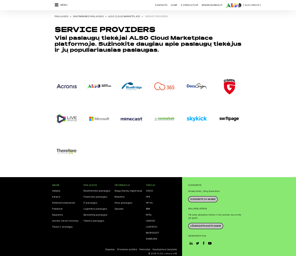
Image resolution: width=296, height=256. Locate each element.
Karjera (56, 197)
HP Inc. (149, 203)
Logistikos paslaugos (95, 209)
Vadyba (56, 191)
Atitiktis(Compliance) (63, 203)
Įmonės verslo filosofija (65, 221)
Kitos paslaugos (123, 203)
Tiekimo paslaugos (93, 221)
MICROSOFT (152, 233)
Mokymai (120, 197)
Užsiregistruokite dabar (205, 226)
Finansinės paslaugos (95, 197)
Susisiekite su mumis (203, 199)
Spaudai (119, 209)
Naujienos (57, 215)
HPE (148, 197)
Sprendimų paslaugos (95, 215)
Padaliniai (57, 209)
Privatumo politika (127, 249)
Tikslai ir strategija (62, 227)
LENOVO (150, 221)
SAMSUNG (151, 239)
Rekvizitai (144, 249)
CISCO (149, 191)
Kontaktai (161, 5)
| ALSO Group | (252, 5)
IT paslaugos (90, 203)
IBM (148, 209)
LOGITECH (151, 227)
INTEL (149, 215)
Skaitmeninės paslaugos (96, 191)
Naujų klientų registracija (128, 191)
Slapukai (110, 249)
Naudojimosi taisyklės (165, 249)
